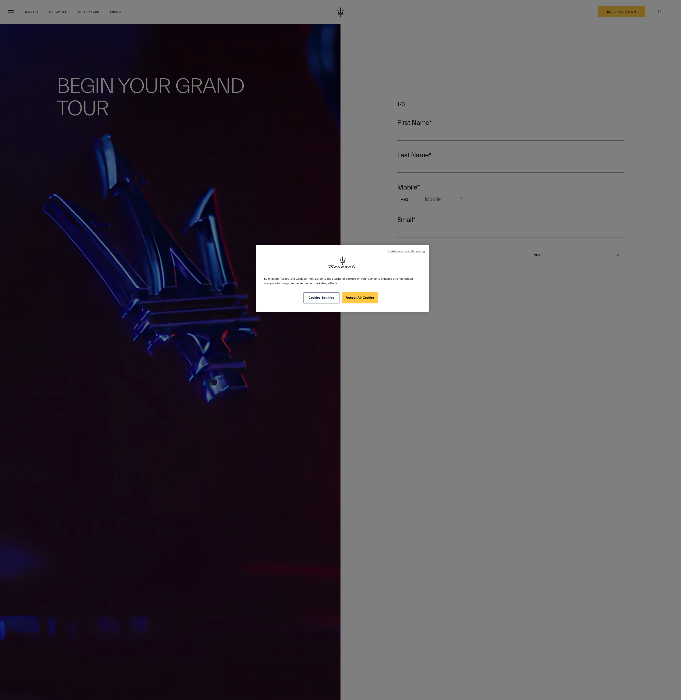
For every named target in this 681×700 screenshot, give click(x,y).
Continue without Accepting (406, 251)
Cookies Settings (321, 297)
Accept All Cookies (360, 297)
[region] (342, 278)
